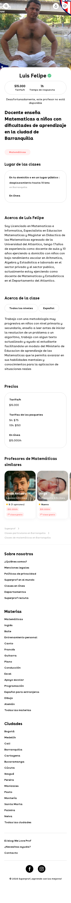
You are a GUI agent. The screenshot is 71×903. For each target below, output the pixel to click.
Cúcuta (9, 767)
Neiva (8, 816)
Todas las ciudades (17, 822)
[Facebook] (29, 869)
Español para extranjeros (21, 691)
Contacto (11, 852)
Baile (7, 631)
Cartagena (12, 755)
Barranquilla (13, 749)
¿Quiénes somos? (15, 561)
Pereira (9, 779)
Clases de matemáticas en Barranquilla (28, 537)
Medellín (10, 737)
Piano (8, 661)
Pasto (8, 791)
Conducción (12, 667)
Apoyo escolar (14, 679)
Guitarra (10, 655)
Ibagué (9, 773)
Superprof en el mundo (19, 579)
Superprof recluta (16, 597)
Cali (7, 743)
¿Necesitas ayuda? (17, 846)
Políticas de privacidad (20, 573)
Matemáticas (13, 619)
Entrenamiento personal (20, 637)
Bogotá (9, 731)
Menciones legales (16, 567)
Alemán (9, 704)
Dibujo (8, 697)
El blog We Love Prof (17, 840)
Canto (8, 643)
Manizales (11, 785)
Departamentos (15, 591)
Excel (7, 673)
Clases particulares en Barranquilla (25, 533)
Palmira (9, 810)
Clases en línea (14, 585)
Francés (9, 649)
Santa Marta (13, 804)
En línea (14, 195)
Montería (10, 798)
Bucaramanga (14, 761)
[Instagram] (41, 869)
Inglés (8, 625)
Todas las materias (17, 710)
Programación (14, 685)
